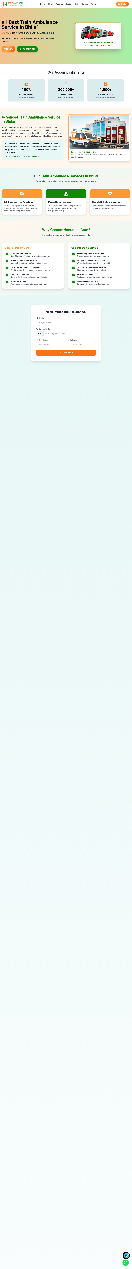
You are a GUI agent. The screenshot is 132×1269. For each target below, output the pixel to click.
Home (42, 4)
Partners (94, 4)
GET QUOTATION (27, 49)
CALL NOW (122, 4)
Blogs (50, 4)
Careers (85, 4)
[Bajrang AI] (126, 1255)
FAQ (76, 4)
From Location (44, 340)
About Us (59, 4)
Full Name (42, 318)
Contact (69, 4)
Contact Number (45, 329)
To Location (74, 340)
